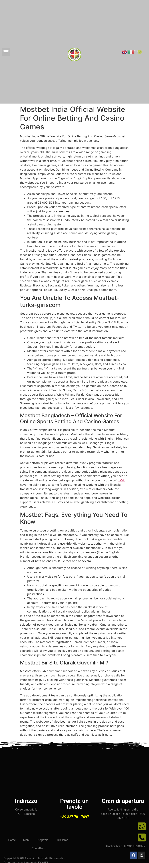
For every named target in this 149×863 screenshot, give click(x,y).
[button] (6, 52)
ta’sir (121, 480)
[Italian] (131, 51)
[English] (125, 51)
